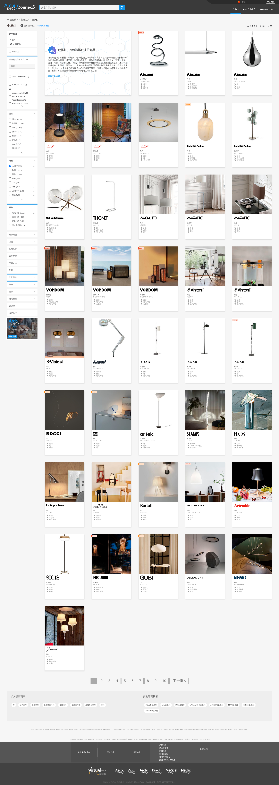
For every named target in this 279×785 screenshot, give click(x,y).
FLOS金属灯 (233, 705)
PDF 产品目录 (249, 9)
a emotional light (20, 93)
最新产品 (15, 52)
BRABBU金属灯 (151, 711)
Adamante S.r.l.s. (20, 103)
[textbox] (79, 7)
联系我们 (64, 395)
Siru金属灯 (166, 705)
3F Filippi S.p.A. (19, 85)
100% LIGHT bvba (20, 77)
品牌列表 (162, 745)
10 (164, 681)
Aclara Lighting (19, 100)
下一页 (179, 681)
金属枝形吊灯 (49, 705)
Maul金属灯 (180, 705)
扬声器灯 (23, 705)
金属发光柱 (75, 705)
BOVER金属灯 (151, 705)
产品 (235, 9)
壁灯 (102, 705)
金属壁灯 (35, 705)
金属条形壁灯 (90, 705)
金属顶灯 (62, 705)
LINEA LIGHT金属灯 (197, 705)
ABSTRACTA (18, 96)
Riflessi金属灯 (248, 705)
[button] (22, 59)
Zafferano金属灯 (216, 705)
